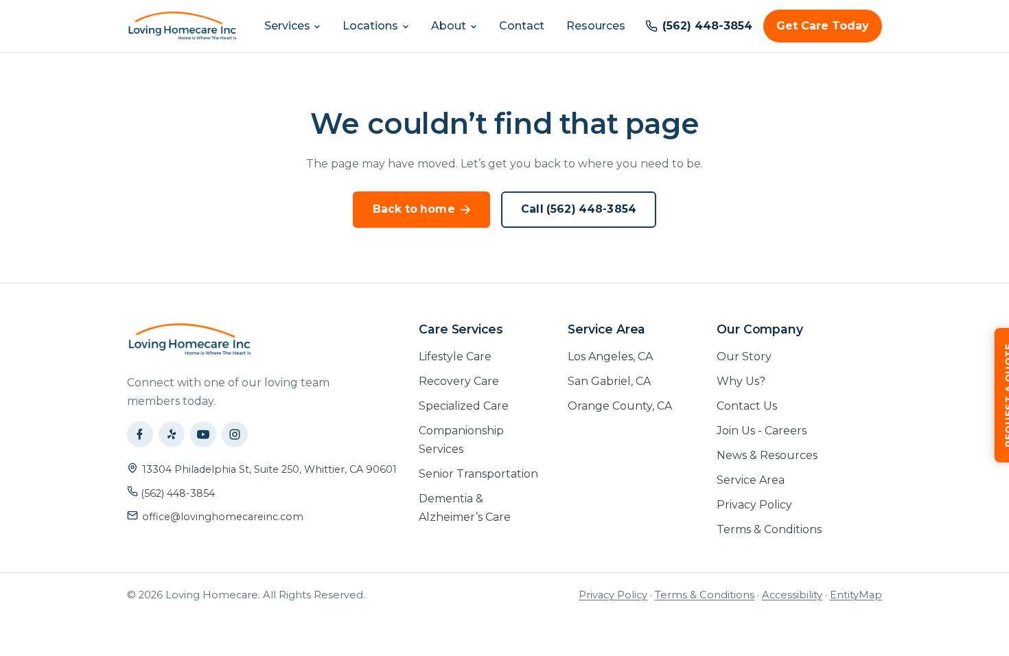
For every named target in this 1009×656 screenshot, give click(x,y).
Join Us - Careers (762, 430)
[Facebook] (140, 434)
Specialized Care (464, 405)
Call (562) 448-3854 (578, 208)
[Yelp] (172, 434)
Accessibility (792, 595)
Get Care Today (822, 25)
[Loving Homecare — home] (182, 26)
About (448, 25)
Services (287, 25)
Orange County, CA (620, 405)
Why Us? (741, 381)
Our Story (744, 356)
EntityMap (856, 595)
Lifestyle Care (455, 356)
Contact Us (747, 405)
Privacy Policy (754, 504)
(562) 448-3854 (176, 493)
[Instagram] (235, 434)
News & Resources (767, 455)
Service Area (751, 480)
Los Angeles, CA (610, 356)
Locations (370, 25)
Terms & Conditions (769, 529)
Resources (595, 25)
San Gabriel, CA (609, 381)
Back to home (414, 208)
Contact (521, 25)
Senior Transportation (478, 473)
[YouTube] (203, 434)
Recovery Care (459, 381)
